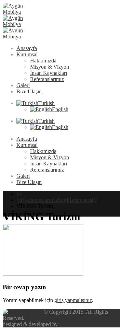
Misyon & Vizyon (49, 67)
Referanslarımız (47, 79)
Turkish (46, 103)
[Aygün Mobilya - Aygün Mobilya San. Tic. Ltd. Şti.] (21, 24)
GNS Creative (75, 324)
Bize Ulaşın (29, 91)
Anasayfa (26, 48)
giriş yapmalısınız (73, 300)
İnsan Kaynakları (48, 73)
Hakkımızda (43, 60)
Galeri (23, 85)
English (60, 109)
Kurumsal (27, 54)
